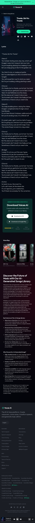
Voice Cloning (5, 437)
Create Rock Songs (7, 493)
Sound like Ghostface (26, 478)
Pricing (20, 440)
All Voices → (15, 485)
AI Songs (21, 434)
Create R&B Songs (17, 493)
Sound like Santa (6, 480)
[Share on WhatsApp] (21, 36)
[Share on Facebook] (18, 36)
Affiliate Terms (5, 465)
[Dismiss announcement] (32, 2)
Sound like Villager (28, 483)
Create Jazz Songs (6, 498)
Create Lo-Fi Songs (18, 498)
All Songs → (27, 498)
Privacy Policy (5, 456)
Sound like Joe (25, 480)
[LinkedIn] (23, 507)
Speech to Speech (6, 434)
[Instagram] (17, 507)
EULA (3, 462)
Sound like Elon (16, 478)
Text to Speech (5, 432)
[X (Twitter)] (14, 507)
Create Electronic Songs (21, 495)
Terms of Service (6, 459)
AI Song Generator (6, 440)
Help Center (22, 443)
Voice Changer (5, 446)
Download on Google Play (18, 221)
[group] (17, 522)
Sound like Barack (17, 483)
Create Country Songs (7, 495)
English (4, 422)
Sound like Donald (6, 478)
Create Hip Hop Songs (18, 491)
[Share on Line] (31, 36)
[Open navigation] (3, 7)
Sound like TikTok (6, 485)
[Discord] (11, 507)
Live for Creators (23, 446)
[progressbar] (17, 522)
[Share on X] (25, 36)
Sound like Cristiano (7, 483)
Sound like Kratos (15, 480)
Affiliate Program (23, 449)
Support (4, 468)
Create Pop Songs (6, 491)
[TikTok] (20, 507)
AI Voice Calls (5, 449)
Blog (20, 437)
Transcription (5, 443)
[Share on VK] (28, 36)
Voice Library (22, 432)
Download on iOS (19, 216)
